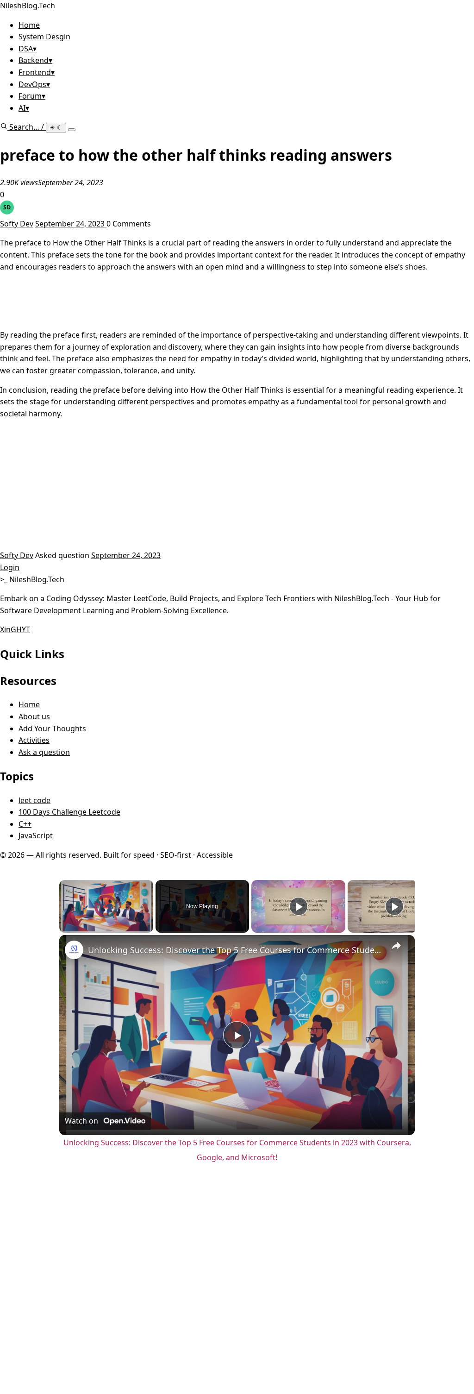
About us (34, 716)
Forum (32, 96)
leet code (34, 800)
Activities (34, 740)
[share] (396, 945)
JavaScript (36, 835)
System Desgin (44, 36)
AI (24, 108)
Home (29, 25)
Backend (35, 60)
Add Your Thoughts (52, 728)
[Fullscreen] (147, 927)
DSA (28, 49)
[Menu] (71, 129)
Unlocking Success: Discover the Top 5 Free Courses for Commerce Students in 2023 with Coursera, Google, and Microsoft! (235, 949)
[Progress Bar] (106, 921)
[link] (74, 950)
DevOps (34, 84)
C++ (25, 824)
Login (9, 567)
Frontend (37, 72)
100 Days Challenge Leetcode (69, 812)
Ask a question (44, 752)
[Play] (64, 927)
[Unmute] (75, 927)
